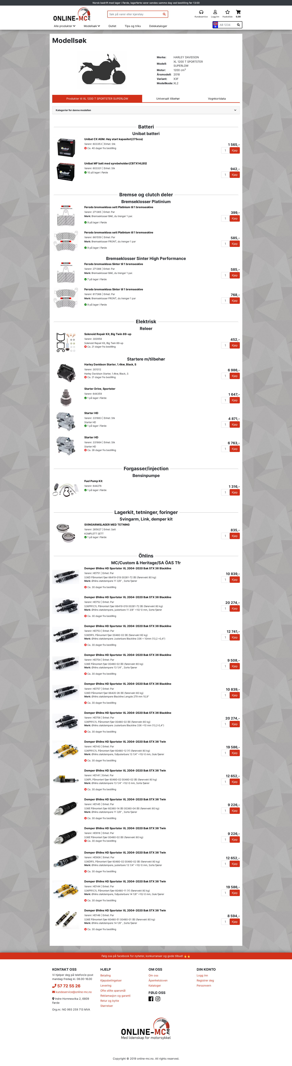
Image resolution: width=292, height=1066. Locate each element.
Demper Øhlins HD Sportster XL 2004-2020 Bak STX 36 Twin (125, 741)
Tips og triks (133, 26)
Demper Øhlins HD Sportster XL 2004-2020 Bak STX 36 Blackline (127, 568)
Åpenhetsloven (158, 980)
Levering (105, 985)
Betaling (105, 975)
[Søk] (164, 14)
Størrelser (106, 1005)
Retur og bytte (109, 1000)
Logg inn (202, 975)
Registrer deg (205, 980)
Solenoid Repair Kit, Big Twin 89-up (107, 334)
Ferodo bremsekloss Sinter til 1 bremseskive (113, 264)
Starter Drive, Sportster (99, 388)
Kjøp (235, 150)
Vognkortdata (217, 98)
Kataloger (155, 985)
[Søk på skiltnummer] (238, 25)
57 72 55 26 (68, 985)
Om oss (153, 975)
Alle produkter (63, 26)
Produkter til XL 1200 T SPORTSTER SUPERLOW (97, 98)
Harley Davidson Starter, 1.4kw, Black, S (110, 364)
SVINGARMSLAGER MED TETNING (107, 524)
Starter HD (91, 413)
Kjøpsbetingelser (111, 980)
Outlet (112, 26)
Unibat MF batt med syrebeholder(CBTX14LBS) (115, 163)
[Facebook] (151, 1000)
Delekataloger (158, 26)
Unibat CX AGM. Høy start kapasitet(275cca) (113, 139)
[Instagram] (157, 1000)
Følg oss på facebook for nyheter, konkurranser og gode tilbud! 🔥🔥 (146, 956)
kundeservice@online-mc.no (73, 992)
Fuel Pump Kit (93, 481)
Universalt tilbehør (168, 98)
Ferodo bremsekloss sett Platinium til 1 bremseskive (118, 207)
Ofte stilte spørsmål (113, 990)
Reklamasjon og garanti (115, 995)
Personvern (204, 985)
